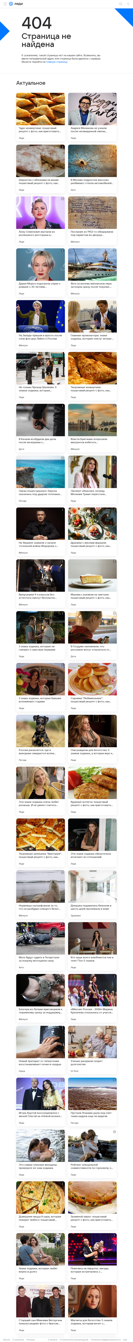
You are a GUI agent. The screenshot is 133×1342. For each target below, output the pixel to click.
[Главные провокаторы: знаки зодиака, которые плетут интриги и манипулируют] (92, 324)
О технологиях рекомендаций (74, 1339)
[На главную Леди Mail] (18, 4)
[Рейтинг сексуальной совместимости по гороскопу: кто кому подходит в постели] (92, 1153)
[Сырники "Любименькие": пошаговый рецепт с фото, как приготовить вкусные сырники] (92, 687)
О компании (18, 1339)
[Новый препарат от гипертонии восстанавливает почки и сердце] (40, 1050)
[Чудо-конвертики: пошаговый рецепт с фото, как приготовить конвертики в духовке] (40, 117)
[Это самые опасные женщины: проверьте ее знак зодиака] (40, 1153)
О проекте (52, 1339)
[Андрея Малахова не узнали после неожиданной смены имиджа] (92, 117)
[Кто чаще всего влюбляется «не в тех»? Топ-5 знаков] (92, 946)
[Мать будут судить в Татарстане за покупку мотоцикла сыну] (40, 946)
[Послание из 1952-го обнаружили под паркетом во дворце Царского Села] (92, 220)
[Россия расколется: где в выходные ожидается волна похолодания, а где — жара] (40, 739)
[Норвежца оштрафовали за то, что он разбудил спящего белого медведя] (40, 894)
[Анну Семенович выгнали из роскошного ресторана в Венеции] (40, 220)
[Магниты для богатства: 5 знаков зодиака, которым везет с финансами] (92, 1309)
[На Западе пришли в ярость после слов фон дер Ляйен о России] (40, 324)
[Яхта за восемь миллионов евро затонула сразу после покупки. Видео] (92, 272)
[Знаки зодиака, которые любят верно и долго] (40, 1257)
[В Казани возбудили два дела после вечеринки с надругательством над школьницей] (40, 428)
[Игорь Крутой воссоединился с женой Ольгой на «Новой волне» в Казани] (40, 1102)
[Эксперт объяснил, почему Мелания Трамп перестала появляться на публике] (92, 480)
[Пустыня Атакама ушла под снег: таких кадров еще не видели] (92, 1102)
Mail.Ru (6, 1339)
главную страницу (56, 61)
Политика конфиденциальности (106, 1339)
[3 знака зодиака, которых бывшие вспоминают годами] (40, 687)
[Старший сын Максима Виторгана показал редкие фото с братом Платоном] (40, 1309)
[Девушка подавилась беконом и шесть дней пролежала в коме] (92, 894)
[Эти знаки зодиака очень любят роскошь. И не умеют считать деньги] (40, 791)
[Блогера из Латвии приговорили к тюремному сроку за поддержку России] (40, 998)
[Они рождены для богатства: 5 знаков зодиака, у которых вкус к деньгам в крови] (92, 739)
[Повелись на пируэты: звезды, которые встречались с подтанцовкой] (92, 1257)
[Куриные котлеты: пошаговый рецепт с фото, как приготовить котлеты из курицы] (92, 791)
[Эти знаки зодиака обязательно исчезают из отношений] (92, 842)
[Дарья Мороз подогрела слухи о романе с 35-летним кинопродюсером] (40, 272)
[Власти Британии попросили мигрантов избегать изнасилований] (92, 428)
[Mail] (11, 4)
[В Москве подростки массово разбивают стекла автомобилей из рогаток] (92, 169)
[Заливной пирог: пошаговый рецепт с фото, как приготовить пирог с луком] (92, 1205)
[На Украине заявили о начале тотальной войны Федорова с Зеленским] (40, 531)
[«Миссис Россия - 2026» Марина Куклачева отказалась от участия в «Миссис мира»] (92, 998)
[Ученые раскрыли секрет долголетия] (92, 1050)
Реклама (30, 1339)
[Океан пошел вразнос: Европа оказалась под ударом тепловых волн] (40, 480)
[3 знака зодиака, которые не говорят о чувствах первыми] (40, 635)
